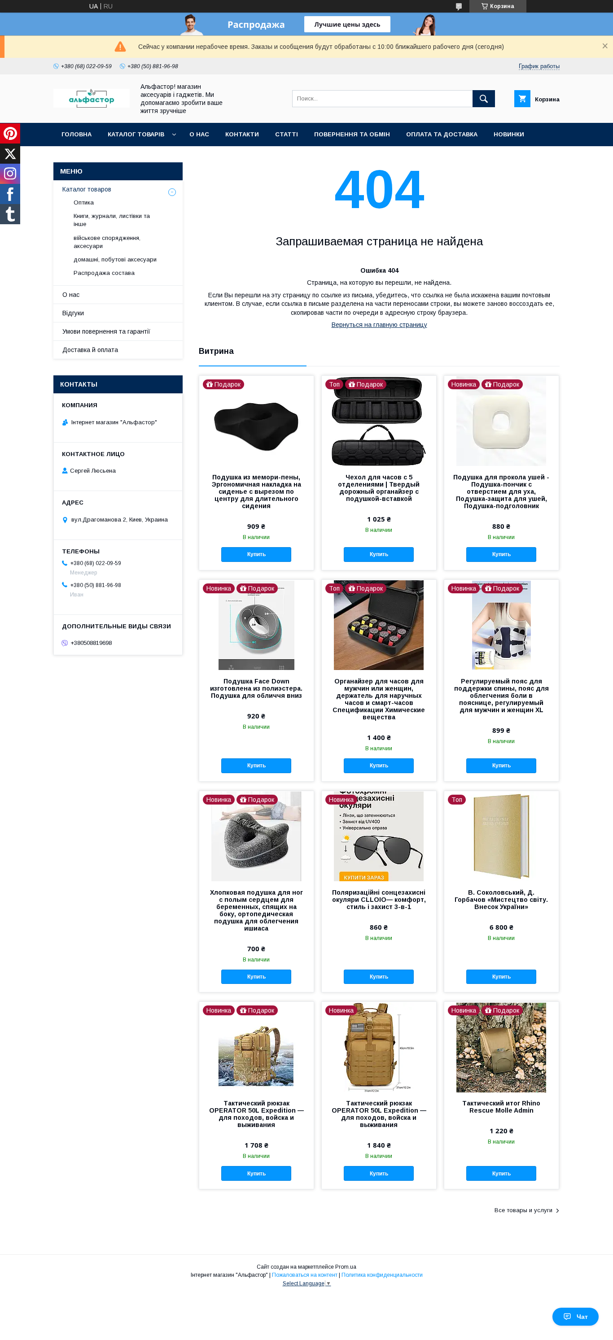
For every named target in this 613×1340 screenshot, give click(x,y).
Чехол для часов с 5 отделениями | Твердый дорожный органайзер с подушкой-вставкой (379, 488)
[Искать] (484, 98)
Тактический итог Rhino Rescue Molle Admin (501, 1107)
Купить (256, 554)
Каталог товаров (86, 189)
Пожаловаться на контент (304, 1275)
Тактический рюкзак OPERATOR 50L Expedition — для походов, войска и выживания (256, 1114)
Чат (582, 1316)
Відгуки (73, 313)
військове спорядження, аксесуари (107, 242)
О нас (199, 134)
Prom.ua (345, 1267)
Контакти (242, 134)
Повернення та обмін (352, 134)
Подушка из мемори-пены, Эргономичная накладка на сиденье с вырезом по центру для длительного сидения (256, 491)
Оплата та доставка (441, 134)
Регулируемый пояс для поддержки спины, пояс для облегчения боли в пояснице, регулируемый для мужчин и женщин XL (501, 696)
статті (286, 134)
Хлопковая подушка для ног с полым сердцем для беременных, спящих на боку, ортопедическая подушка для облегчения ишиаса (256, 910)
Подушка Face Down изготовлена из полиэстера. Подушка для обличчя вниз (256, 688)
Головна (76, 134)
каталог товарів (136, 134)
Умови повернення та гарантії (106, 331)
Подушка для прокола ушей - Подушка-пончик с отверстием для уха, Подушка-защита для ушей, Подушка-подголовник (501, 491)
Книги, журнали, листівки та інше (112, 220)
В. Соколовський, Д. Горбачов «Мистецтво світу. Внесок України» (501, 899)
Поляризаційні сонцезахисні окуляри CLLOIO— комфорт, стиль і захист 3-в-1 (379, 899)
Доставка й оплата (90, 349)
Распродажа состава (104, 273)
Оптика (84, 202)
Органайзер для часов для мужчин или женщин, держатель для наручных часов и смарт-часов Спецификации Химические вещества (379, 699)
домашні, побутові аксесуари (115, 259)
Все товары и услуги (523, 1210)
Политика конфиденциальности (382, 1275)
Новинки (509, 134)
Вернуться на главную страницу (379, 324)
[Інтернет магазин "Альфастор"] (91, 105)
